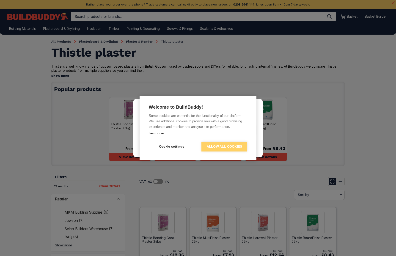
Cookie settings (171, 146)
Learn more (156, 133)
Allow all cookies (224, 146)
